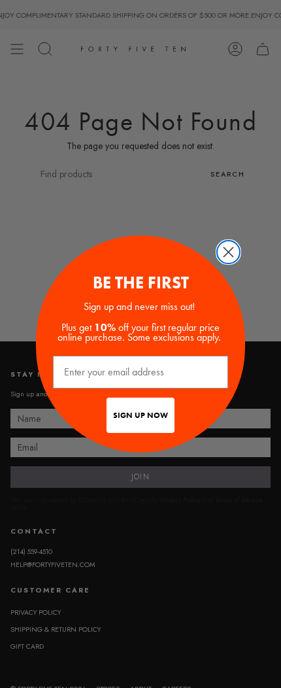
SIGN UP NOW (140, 415)
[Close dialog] (228, 252)
